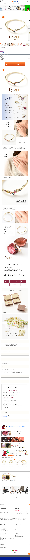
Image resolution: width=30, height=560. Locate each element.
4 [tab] (14, 11)
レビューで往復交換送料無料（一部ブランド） (5, 528)
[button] (1, 477)
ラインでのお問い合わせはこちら (21, 519)
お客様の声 (1, 539)
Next (29, 8)
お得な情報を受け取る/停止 (3, 529)
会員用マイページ (18, 524)
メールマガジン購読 (17, 528)
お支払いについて (3, 508)
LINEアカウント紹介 (17, 527)
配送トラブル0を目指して (3, 527)
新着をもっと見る (15, 497)
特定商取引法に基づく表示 (3, 547)
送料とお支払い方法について (22, 513)
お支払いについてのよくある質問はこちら (5, 512)
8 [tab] (16, 11)
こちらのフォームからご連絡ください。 (22, 518)
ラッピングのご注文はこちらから (6, 416)
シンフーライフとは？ (3, 533)
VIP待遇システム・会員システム (4, 530)
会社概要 (16, 533)
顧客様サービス (2, 524)
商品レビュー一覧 (17, 529)
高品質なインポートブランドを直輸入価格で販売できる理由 (7, 538)
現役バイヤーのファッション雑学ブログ (5, 535)
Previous (1, 8)
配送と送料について (18, 508)
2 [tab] (13, 11)
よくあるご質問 (2, 544)
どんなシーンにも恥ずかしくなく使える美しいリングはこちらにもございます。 (17, 426)
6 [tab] (15, 11)
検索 (27, 1)
